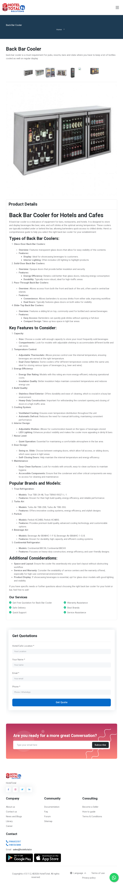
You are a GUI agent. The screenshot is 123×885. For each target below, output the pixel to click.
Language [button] (79, 873)
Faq (46, 811)
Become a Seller (90, 807)
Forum (47, 816)
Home (59, 29)
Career (9, 826)
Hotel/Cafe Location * (23, 646)
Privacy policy (89, 877)
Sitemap (48, 821)
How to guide (88, 811)
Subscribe (100, 745)
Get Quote (61, 702)
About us (10, 807)
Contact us (11, 811)
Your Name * (18, 659)
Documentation (51, 807)
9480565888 (14, 845)
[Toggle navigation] (117, 7)
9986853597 (14, 841)
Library (9, 821)
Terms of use (98, 873)
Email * (15, 673)
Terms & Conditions (92, 816)
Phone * (16, 686)
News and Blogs (14, 816)
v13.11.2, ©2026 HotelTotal (36, 873)
